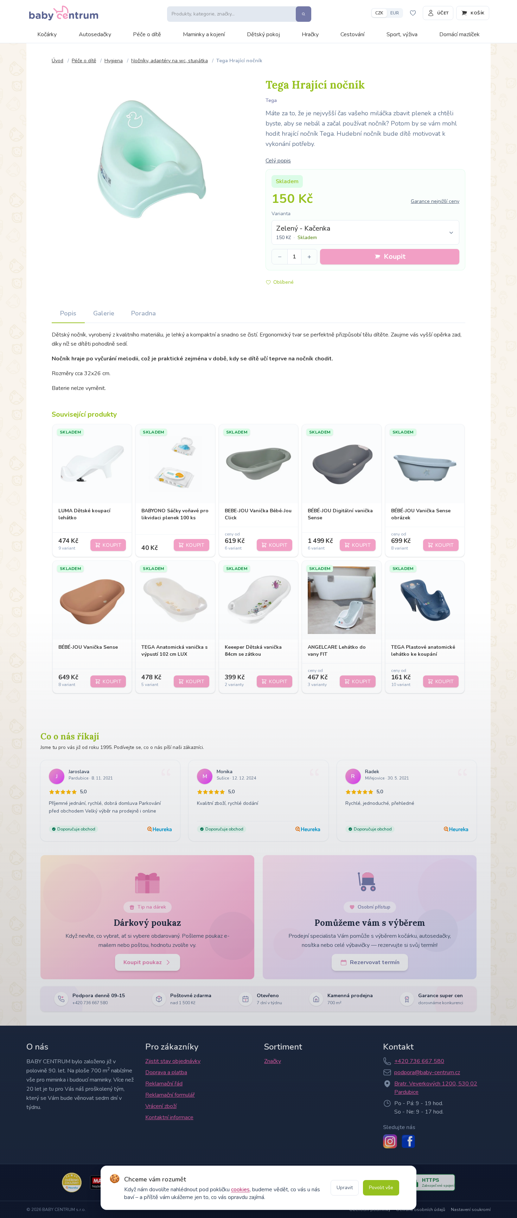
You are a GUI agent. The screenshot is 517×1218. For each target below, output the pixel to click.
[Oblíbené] (413, 13)
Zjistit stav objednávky (172, 1061)
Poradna (143, 313)
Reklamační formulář (170, 1095)
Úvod (57, 60)
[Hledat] (303, 14)
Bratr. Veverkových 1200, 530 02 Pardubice (435, 1088)
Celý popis (278, 161)
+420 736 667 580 (419, 1061)
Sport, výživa (402, 34)
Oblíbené (283, 282)
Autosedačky (95, 34)
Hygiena (113, 60)
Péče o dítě (147, 34)
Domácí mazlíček (459, 34)
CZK (379, 13)
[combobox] (365, 232)
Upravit (345, 1187)
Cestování (352, 34)
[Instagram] (390, 1141)
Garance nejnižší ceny (435, 201)
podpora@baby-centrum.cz (427, 1072)
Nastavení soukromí (471, 1209)
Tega (271, 100)
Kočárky (47, 34)
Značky (272, 1061)
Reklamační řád (164, 1084)
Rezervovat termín (375, 962)
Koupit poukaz (142, 962)
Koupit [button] (395, 256)
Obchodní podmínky (369, 1209)
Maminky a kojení (204, 34)
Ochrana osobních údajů (420, 1209)
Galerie (103, 313)
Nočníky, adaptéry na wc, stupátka (169, 60)
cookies (240, 1189)
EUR (394, 13)
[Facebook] (408, 1141)
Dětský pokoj (263, 34)
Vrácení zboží (161, 1106)
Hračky (310, 34)
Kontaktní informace (169, 1117)
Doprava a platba (166, 1072)
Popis (68, 313)
